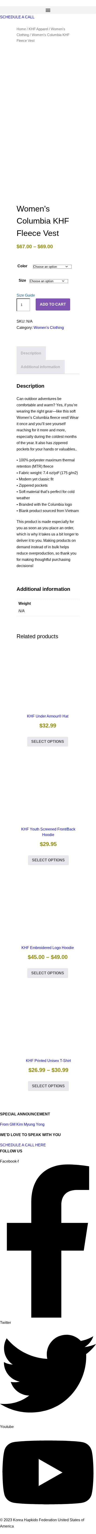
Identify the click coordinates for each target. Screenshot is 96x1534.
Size (22, 280)
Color (22, 266)
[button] (48, 10)
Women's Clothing (49, 328)
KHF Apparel (38, 29)
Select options (47, 742)
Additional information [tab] (40, 367)
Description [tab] (31, 353)
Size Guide (26, 295)
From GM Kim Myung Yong (22, 1124)
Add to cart (53, 304)
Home (21, 29)
